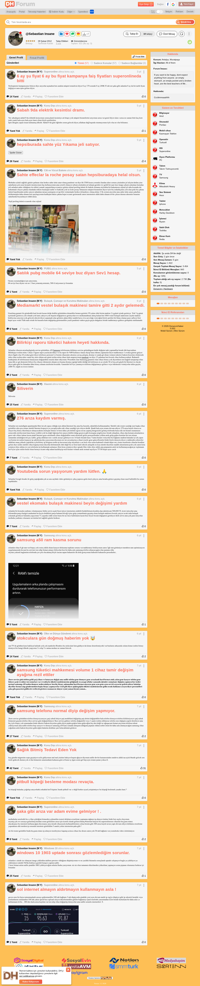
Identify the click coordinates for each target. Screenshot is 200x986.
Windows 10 (51, 848)
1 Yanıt (13, 292)
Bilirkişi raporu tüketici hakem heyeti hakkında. (63, 342)
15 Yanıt (14, 404)
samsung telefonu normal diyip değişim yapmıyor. (66, 710)
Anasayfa (11, 11)
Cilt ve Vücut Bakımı (55, 170)
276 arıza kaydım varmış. (41, 418)
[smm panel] (171, 963)
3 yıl (139, 71)
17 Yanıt (14, 736)
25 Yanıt (14, 876)
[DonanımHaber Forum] (20, 4)
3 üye (58, 43)
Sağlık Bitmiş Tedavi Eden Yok (47, 749)
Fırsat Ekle (140, 56)
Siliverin (25, 388)
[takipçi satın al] (76, 963)
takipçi (147, 34)
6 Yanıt (13, 329)
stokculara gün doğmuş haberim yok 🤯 (56, 638)
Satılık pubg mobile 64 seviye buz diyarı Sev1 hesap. (68, 273)
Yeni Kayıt (188, 4)
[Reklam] (92, 12)
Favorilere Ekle (56, 96)
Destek (190, 11)
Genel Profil (16, 57)
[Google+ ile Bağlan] (173, 4)
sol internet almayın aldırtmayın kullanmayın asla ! (66, 889)
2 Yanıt (13, 375)
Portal (22, 11)
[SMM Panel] (124, 968)
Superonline (51, 71)
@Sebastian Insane (40, 34)
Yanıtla (27, 96)
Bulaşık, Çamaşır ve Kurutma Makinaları (66, 301)
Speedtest (83, 11)
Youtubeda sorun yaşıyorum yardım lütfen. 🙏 (62, 471)
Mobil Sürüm (166, 331)
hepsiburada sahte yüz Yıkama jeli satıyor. (58, 144)
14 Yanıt (14, 96)
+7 (87, 34)
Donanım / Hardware (163, 289)
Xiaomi (48, 384)
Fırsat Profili (37, 58)
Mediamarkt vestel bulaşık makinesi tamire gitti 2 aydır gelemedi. (81, 305)
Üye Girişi (144, 4)
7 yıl (139, 665)
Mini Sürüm (179, 331)
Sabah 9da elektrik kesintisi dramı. (51, 110)
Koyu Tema (153, 11)
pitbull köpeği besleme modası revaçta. (55, 781)
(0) (134, 63)
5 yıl (139, 105)
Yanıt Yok (15, 131)
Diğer (69, 11)
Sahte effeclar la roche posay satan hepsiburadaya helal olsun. (79, 174)
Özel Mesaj (169, 34)
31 (144, 768)
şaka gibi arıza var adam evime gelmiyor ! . (59, 811)
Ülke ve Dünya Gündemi (57, 633)
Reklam (179, 11)
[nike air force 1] (171, 968)
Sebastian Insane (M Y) (29, 71)
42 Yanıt (14, 768)
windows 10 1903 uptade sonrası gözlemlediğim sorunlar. (73, 852)
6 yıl (139, 301)
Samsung (56, 350)
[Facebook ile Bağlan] (167, 4)
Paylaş (38, 96)
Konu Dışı (49, 105)
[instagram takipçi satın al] (28, 963)
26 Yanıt (14, 161)
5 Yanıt (13, 624)
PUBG (47, 268)
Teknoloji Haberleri (37, 11)
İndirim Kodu (57, 11)
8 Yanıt (13, 839)
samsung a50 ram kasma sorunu (49, 540)
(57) (83, 63)
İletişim (168, 11)
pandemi (85, 357)
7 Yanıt (13, 457)
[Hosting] (124, 963)
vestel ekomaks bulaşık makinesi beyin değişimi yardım (72, 503)
